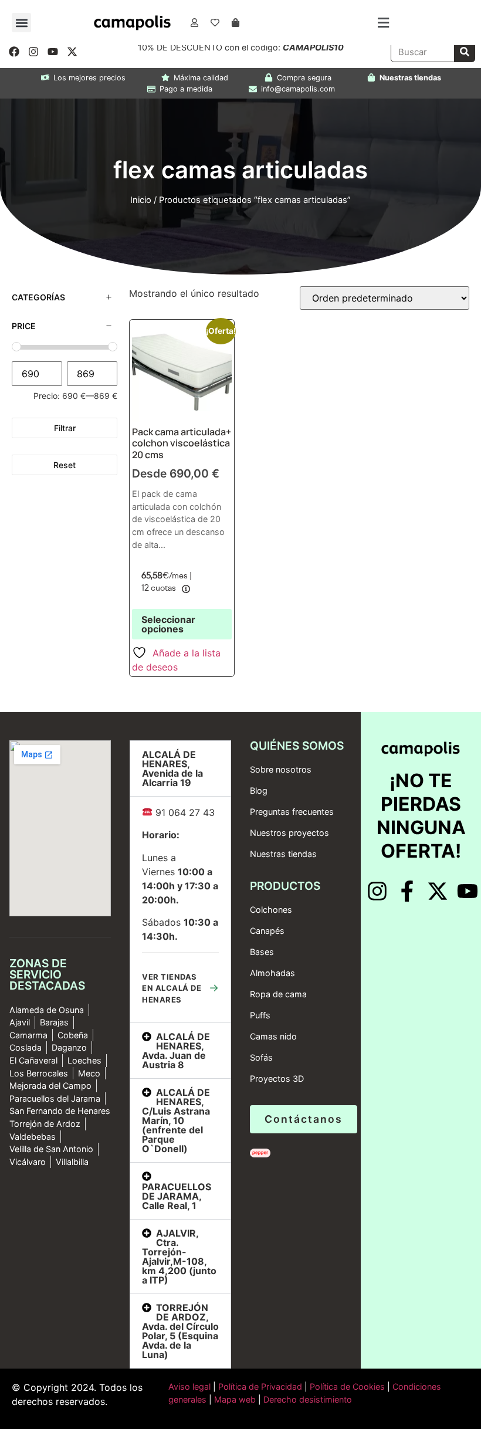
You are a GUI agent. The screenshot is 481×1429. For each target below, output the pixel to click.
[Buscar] (464, 52)
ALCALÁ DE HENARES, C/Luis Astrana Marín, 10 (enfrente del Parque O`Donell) (176, 1120)
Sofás (261, 1057)
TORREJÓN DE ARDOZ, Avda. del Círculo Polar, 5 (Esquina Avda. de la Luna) (180, 1331)
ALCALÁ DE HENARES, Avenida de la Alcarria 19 (172, 768)
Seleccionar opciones (168, 624)
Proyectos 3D (277, 1078)
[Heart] (214, 23)
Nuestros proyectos (289, 833)
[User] (194, 23)
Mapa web (235, 1399)
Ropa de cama (278, 994)
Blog (258, 790)
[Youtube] (53, 51)
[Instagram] (33, 51)
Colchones (271, 910)
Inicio (140, 200)
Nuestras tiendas (283, 854)
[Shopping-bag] (235, 23)
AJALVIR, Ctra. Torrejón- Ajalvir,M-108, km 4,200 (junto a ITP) (179, 1256)
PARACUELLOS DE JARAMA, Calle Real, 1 (176, 1196)
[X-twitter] (72, 51)
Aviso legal (189, 1386)
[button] (21, 22)
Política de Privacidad (259, 1386)
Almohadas (272, 973)
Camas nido (273, 1036)
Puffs (260, 1015)
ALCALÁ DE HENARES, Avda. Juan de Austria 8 (176, 1051)
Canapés (267, 931)
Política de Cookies (347, 1386)
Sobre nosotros (280, 769)
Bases (262, 952)
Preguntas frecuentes (292, 812)
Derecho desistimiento (307, 1399)
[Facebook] (14, 51)
